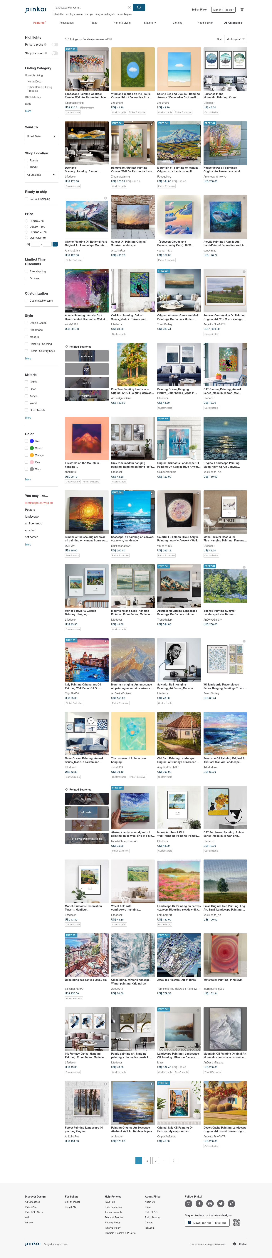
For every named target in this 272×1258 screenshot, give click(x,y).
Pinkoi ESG (151, 1212)
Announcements (113, 1212)
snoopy (89, 14)
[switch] (41, 44)
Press (148, 1207)
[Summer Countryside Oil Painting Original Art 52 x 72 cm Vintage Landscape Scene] (225, 291)
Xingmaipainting (74, 102)
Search (139, 7)
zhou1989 (117, 102)
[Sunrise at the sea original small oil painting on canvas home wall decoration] (87, 512)
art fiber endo (33, 523)
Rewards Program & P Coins (120, 1233)
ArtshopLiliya (72, 250)
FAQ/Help (110, 1201)
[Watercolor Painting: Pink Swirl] (225, 955)
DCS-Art (70, 545)
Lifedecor (209, 102)
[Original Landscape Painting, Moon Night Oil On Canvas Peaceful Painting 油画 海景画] (225, 438)
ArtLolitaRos (118, 250)
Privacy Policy (112, 1222)
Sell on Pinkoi (199, 9)
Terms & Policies (114, 1217)
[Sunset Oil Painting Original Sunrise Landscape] (133, 217)
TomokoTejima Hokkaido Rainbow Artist (180, 988)
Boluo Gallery (211, 693)
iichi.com (150, 1227)
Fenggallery (164, 176)
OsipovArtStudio (166, 472)
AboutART (117, 988)
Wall (27, 1217)
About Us (150, 1201)
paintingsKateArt (120, 545)
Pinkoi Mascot (152, 1217)
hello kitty (58, 14)
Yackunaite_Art (212, 472)
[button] (55, 244)
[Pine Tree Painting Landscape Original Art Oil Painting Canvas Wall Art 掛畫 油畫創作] (133, 364)
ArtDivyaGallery (213, 619)
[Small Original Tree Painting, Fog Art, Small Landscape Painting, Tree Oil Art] (225, 881)
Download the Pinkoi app (209, 1223)
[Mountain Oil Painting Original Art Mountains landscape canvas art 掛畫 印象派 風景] (225, 1029)
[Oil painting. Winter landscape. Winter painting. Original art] (133, 955)
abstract (30, 530)
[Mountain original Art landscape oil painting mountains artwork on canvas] (133, 660)
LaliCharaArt (164, 914)
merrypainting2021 (215, 988)
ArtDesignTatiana (121, 398)
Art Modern (210, 767)
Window (29, 1222)
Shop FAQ (70, 1207)
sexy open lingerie (105, 14)
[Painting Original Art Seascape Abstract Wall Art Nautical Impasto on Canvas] (133, 1103)
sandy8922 (210, 250)
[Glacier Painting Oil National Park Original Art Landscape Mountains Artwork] (87, 217)
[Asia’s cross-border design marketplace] (35, 10)
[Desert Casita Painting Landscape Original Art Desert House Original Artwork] (225, 1103)
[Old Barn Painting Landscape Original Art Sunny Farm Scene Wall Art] (179, 734)
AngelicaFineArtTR (215, 324)
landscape (32, 516)
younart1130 (164, 250)
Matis (160, 1062)
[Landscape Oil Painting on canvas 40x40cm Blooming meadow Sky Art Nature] (179, 881)
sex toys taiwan (74, 14)
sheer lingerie (124, 14)
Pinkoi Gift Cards (34, 1212)
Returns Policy (113, 1227)
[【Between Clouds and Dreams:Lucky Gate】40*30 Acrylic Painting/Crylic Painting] (179, 217)
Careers (149, 1222)
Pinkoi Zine (31, 1207)
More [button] (28, 111)
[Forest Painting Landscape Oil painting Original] (87, 1103)
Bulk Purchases (113, 1207)
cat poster (31, 537)
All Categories (32, 1201)
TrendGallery (164, 324)
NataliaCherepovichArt (124, 841)
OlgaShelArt (72, 693)
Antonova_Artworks (215, 176)
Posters (30, 509)
